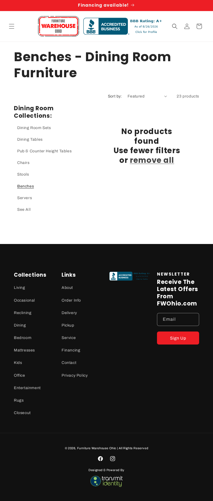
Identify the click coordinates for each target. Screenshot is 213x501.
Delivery (69, 313)
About (67, 288)
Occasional (24, 300)
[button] (12, 26)
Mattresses (24, 350)
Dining (20, 325)
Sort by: (115, 96)
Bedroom (22, 338)
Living (19, 288)
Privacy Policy (75, 375)
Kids (18, 363)
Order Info (71, 300)
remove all (152, 160)
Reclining (22, 313)
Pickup (68, 325)
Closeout (22, 413)
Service (69, 338)
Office (19, 375)
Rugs (19, 400)
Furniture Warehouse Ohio (96, 448)
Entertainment (27, 388)
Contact (69, 363)
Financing (71, 350)
